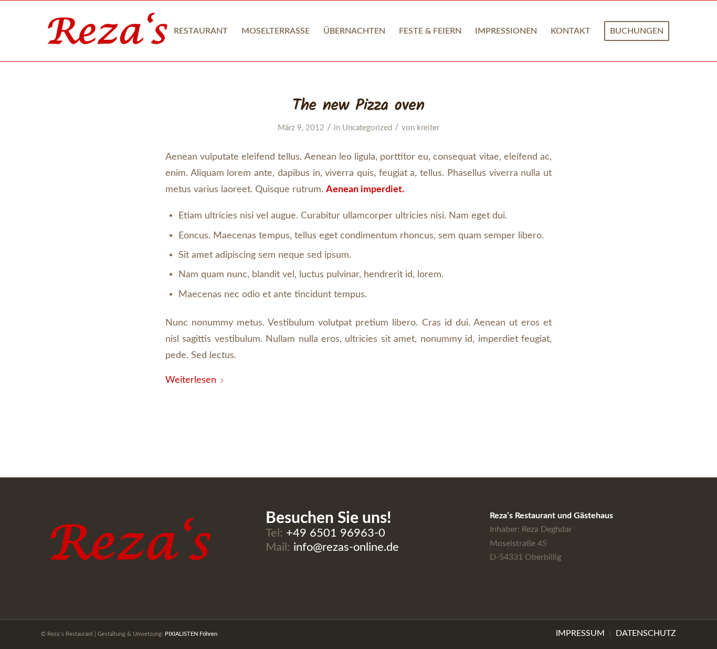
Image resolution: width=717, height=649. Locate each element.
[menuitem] (201, 31)
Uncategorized (367, 128)
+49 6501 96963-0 (335, 533)
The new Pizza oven (358, 105)
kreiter (428, 128)
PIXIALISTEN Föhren (191, 634)
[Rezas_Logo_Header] (107, 31)
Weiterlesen (190, 380)
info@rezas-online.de (346, 547)
